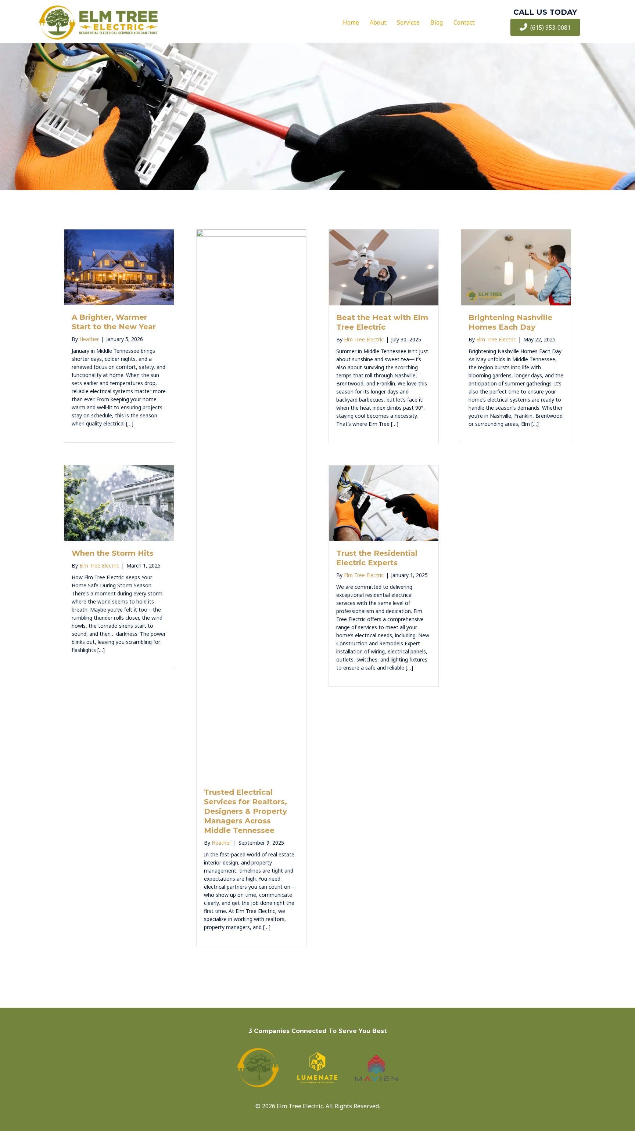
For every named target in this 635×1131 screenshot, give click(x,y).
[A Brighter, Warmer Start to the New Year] (119, 266)
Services (408, 22)
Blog (436, 22)
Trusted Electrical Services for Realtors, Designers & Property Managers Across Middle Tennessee (245, 811)
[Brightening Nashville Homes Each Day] (516, 267)
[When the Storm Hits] (119, 502)
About (378, 22)
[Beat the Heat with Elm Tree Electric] (383, 267)
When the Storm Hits (113, 553)
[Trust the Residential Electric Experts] (383, 503)
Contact (463, 22)
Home (351, 22)
